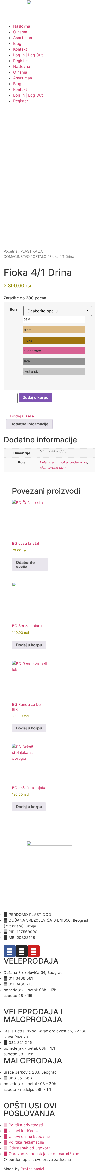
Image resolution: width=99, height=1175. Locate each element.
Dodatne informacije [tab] (29, 424)
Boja (13, 309)
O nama (20, 31)
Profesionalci (32, 1168)
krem (53, 462)
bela (43, 462)
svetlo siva (57, 467)
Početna (10, 251)
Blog (17, 43)
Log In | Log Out (28, 54)
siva (43, 467)
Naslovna (21, 26)
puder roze (78, 462)
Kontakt (20, 49)
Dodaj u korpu (35, 397)
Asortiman (22, 37)
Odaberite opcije (25, 564)
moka (63, 462)
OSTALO (39, 257)
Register (20, 60)
